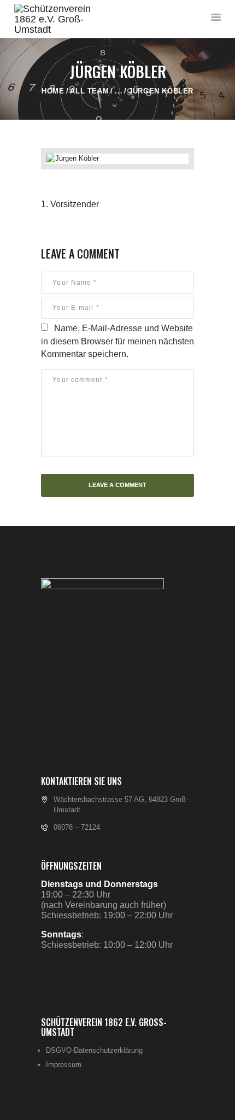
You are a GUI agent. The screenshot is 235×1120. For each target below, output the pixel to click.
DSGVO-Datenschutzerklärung (94, 1050)
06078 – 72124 (77, 827)
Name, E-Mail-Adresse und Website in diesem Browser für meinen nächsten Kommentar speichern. (117, 341)
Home (53, 91)
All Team (89, 91)
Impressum (63, 1064)
